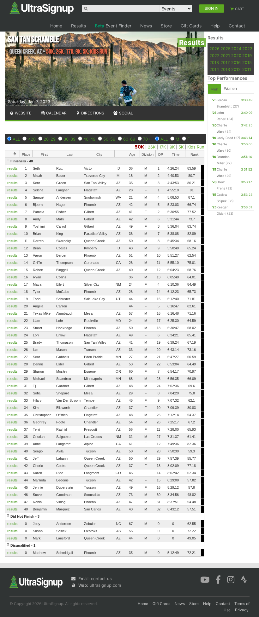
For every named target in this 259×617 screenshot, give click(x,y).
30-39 (69, 139)
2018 (214, 62)
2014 (214, 69)
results (12, 168)
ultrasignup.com (105, 585)
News (146, 25)
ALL (16, 139)
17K (162, 146)
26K (151, 146)
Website (22, 113)
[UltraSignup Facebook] (218, 579)
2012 (236, 69)
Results (78, 25)
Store (166, 25)
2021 (225, 55)
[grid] (104, 356)
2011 (246, 69)
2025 (225, 48)
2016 (236, 62)
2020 (236, 55)
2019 (247, 55)
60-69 (129, 139)
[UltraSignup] (41, 7)
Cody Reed (225, 138)
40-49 (89, 139)
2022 (214, 55)
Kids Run (195, 146)
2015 (247, 62)
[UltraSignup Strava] (244, 579)
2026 (214, 48)
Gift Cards (191, 25)
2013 (225, 69)
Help (215, 25)
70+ (147, 139)
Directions (92, 113)
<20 (32, 139)
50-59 (109, 139)
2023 (247, 48)
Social (125, 113)
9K (172, 146)
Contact (237, 25)
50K (139, 147)
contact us (101, 578)
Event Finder (113, 25)
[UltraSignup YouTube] (205, 579)
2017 (225, 62)
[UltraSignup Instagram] (231, 579)
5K (181, 146)
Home (56, 25)
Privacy (242, 610)
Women (230, 88)
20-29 (50, 139)
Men (214, 89)
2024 (236, 48)
